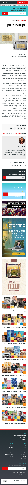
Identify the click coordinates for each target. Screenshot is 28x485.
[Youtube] (23, 165)
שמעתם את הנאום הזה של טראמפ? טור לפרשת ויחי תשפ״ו (14, 327)
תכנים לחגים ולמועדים (4, 5)
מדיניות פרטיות (23, 476)
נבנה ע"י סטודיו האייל (22, 474)
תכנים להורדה (23, 449)
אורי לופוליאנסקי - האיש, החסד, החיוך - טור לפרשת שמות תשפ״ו (14, 310)
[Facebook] (25, 165)
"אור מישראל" (23, 454)
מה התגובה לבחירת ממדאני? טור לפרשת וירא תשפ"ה (15, 423)
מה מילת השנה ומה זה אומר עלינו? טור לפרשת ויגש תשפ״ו (14, 343)
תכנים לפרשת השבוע (9, 454)
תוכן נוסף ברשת (10, 456)
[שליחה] (5, 13)
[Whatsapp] (13, 165)
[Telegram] (20, 165)
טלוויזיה (9, 5)
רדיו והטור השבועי (14, 5)
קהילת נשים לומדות (22, 452)
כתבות (25, 445)
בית (25, 20)
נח (6, 133)
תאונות (4, 133)
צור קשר (24, 456)
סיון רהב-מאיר (22, 2)
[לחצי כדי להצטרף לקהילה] (14, 237)
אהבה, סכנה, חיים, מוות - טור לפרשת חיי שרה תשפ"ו (15, 407)
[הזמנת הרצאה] (14, 208)
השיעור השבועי (20, 5)
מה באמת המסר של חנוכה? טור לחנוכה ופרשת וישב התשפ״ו (14, 375)
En (3, 2)
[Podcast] (15, 165)
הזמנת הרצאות (23, 451)
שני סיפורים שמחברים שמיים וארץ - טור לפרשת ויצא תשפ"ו (14, 391)
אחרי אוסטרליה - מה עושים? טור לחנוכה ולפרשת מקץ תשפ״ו (14, 359)
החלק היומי (25, 5)
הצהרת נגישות (23, 458)
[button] (14, 2)
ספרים (25, 447)
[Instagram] (18, 165)
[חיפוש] (4, 177)
